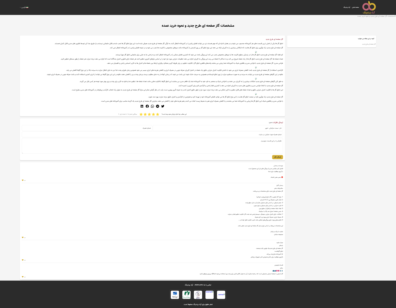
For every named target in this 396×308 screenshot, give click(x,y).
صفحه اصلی (355, 7)
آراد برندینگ (346, 7)
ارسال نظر (277, 157)
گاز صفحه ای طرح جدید (369, 44)
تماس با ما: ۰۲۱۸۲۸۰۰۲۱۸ (203, 285)
